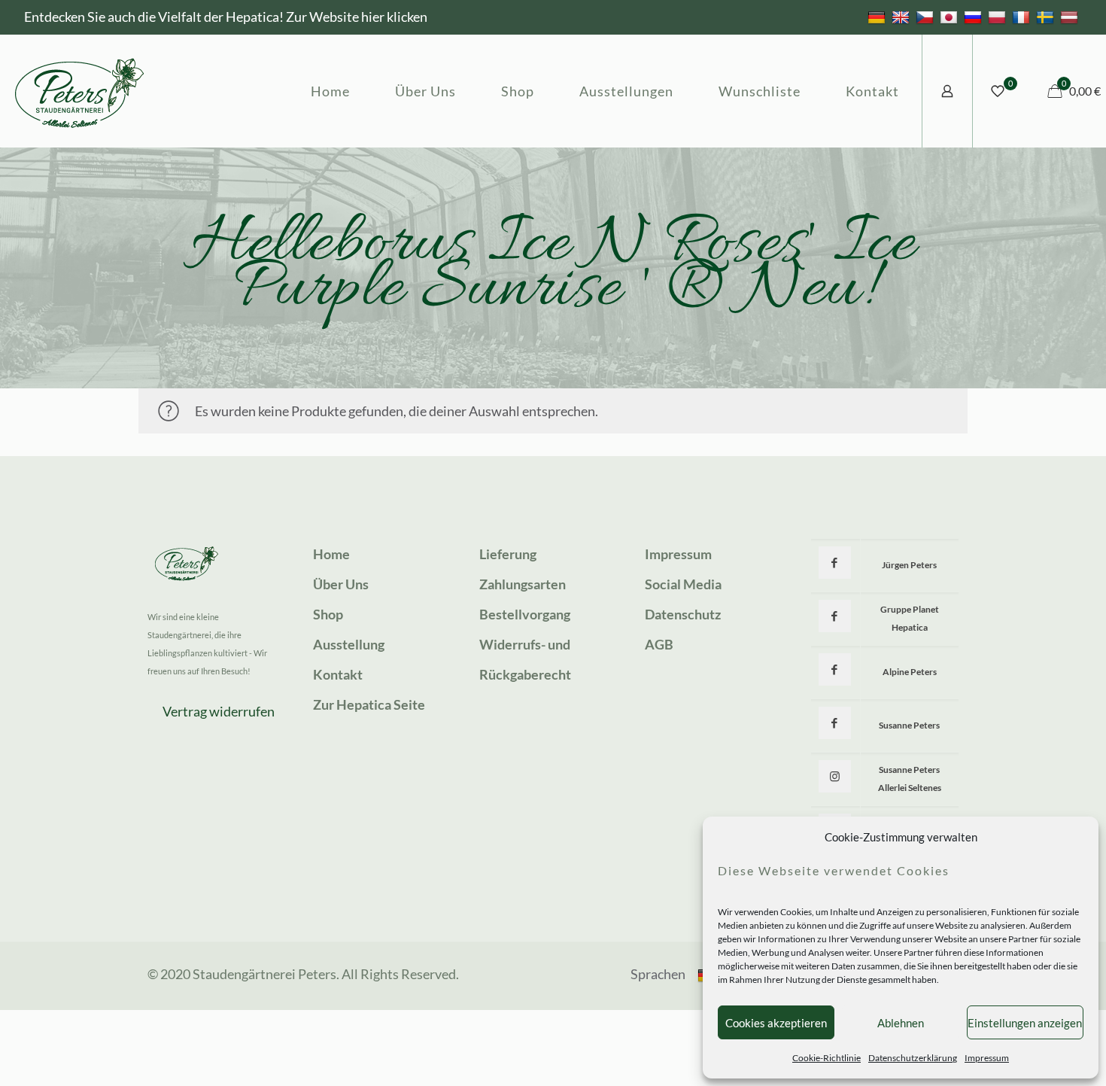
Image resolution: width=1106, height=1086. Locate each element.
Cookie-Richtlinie (826, 1057)
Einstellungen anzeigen (1025, 1023)
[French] (1023, 17)
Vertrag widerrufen (219, 711)
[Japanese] (951, 17)
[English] (902, 17)
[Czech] (926, 17)
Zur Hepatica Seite (369, 704)
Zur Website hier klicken (356, 16)
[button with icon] (835, 562)
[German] (878, 17)
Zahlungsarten (522, 584)
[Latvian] (1071, 17)
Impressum (987, 1057)
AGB (659, 644)
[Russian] (975, 17)
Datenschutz (683, 614)
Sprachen (657, 974)
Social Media (683, 584)
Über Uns (341, 584)
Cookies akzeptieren (776, 1023)
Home (331, 554)
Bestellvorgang (524, 614)
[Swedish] (1047, 17)
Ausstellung (348, 644)
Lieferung (507, 554)
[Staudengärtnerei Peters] (79, 91)
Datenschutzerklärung (912, 1057)
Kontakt (338, 674)
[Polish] (999, 17)
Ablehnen (900, 1023)
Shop (328, 614)
